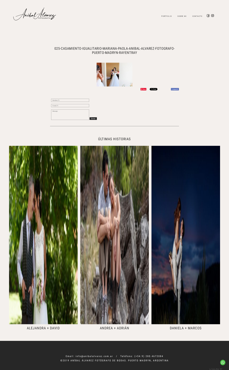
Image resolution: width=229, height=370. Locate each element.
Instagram (212, 15)
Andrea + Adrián (114, 328)
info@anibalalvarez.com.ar (94, 356)
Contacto (197, 16)
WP (221, 369)
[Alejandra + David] (43, 235)
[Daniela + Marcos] (185, 235)
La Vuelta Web (214, 369)
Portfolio (166, 16)
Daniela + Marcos (186, 328)
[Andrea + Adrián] (114, 235)
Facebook (208, 15)
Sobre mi (182, 16)
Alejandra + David (43, 328)
